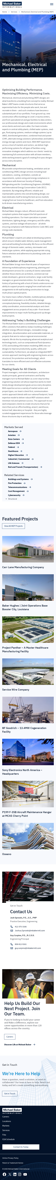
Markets (5, 1125)
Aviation (12, 435)
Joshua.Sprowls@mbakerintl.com (30, 930)
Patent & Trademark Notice (12, 1163)
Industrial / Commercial (19, 459)
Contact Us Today (20, 1147)
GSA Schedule (8, 1139)
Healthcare (13, 451)
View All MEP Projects (13, 526)
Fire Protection (14, 483)
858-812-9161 (21, 944)
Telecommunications (17, 487)
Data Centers (14, 439)
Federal (11, 447)
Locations (6, 1121)
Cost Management (16, 491)
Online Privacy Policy (10, 1158)
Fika (4, 1134)
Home (4, 12)
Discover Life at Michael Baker (17, 1044)
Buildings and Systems (18, 479)
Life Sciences (13, 463)
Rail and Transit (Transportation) (23, 467)
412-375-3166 (21, 926)
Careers (9, 1036)
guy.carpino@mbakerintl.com (28, 948)
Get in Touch (9, 1093)
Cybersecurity (14, 495)
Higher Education (16, 455)
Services (14, 12)
